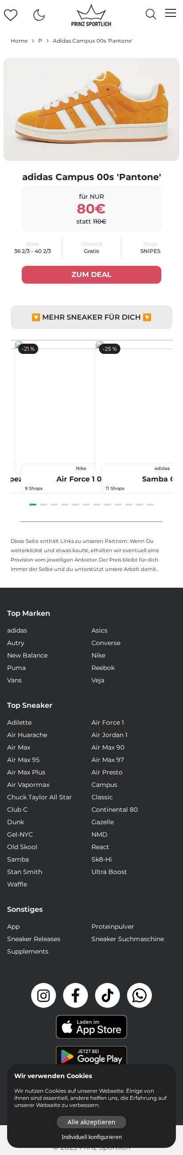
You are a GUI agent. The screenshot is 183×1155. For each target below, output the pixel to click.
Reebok (103, 668)
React (100, 847)
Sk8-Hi (102, 859)
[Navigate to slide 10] (128, 504)
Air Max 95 (23, 760)
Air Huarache (27, 735)
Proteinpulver (113, 926)
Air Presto (107, 772)
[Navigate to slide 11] (139, 504)
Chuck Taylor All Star (39, 797)
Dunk (15, 822)
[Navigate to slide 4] (65, 504)
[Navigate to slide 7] (97, 504)
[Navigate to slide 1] (33, 504)
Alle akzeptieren (91, 1122)
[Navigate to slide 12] (150, 504)
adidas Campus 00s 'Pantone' (92, 40)
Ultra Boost (109, 872)
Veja (98, 680)
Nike (98, 655)
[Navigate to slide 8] (107, 504)
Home (19, 40)
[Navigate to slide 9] (118, 504)
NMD (99, 834)
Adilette (19, 722)
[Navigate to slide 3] (54, 504)
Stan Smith (24, 872)
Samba (18, 859)
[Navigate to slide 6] (86, 504)
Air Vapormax (28, 785)
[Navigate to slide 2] (43, 504)
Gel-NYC (20, 834)
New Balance (27, 655)
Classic (102, 797)
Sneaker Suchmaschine (128, 939)
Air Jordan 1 (109, 735)
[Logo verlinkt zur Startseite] (91, 15)
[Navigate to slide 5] (75, 504)
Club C (17, 810)
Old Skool (22, 847)
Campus (104, 785)
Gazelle (103, 822)
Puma (16, 668)
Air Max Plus (26, 772)
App (13, 926)
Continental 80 (115, 810)
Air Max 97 (108, 760)
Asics (99, 630)
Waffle (17, 884)
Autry (15, 643)
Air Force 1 (108, 722)
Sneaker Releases (33, 939)
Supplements (27, 951)
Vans (14, 680)
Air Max (18, 747)
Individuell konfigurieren (92, 1137)
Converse (106, 643)
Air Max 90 (108, 747)
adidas (17, 630)
